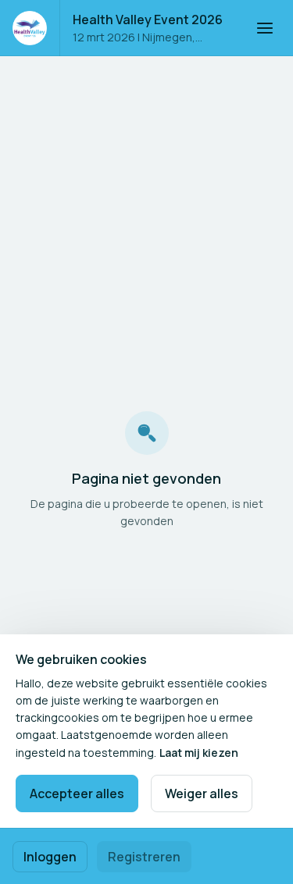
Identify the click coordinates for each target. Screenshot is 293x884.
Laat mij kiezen (198, 752)
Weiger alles (201, 793)
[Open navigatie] (264, 28)
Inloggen (50, 856)
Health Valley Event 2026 (148, 19)
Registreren (144, 856)
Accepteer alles (77, 793)
